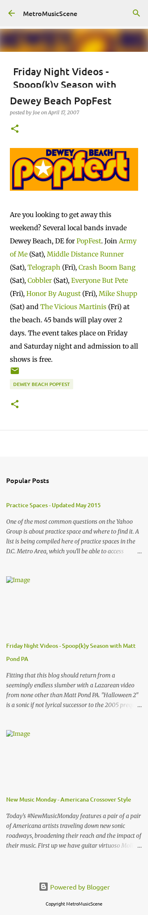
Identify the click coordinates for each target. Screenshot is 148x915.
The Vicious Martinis (73, 307)
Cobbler (40, 280)
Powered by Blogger (79, 887)
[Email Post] (15, 373)
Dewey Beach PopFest (41, 384)
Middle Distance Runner (85, 254)
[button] (15, 129)
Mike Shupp (118, 293)
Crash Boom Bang (107, 267)
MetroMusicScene (50, 13)
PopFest (88, 241)
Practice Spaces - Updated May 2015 (53, 505)
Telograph (44, 267)
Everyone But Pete (99, 280)
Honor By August (53, 293)
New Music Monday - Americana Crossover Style (68, 799)
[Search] (136, 13)
